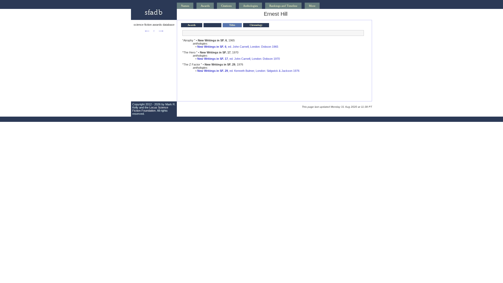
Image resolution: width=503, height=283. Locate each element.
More (312, 5)
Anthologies (250, 5)
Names (185, 5)
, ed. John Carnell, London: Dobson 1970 (238, 58)
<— (147, 30)
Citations (226, 5)
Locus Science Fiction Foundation (150, 109)
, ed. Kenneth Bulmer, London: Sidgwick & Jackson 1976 (248, 70)
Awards (205, 5)
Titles (232, 25)
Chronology (256, 25)
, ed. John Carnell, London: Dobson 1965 (237, 46)
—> (161, 30)
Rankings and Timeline (283, 5)
